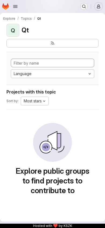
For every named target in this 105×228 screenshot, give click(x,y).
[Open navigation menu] (15, 6)
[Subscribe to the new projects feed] (52, 43)
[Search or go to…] (84, 6)
